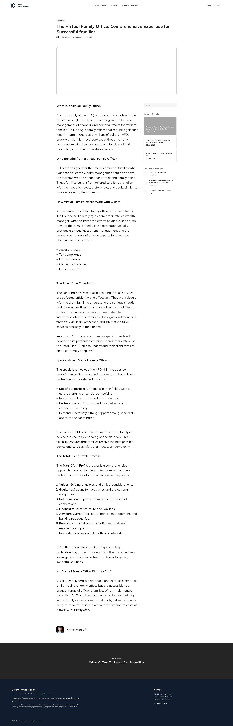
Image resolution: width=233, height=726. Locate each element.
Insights (61, 20)
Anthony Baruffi (65, 37)
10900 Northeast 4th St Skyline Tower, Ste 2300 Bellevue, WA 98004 (163, 696)
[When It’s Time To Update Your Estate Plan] (116, 661)
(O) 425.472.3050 (160, 703)
